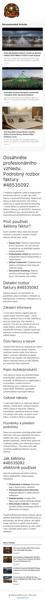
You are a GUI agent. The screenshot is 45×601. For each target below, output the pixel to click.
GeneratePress (22, 598)
